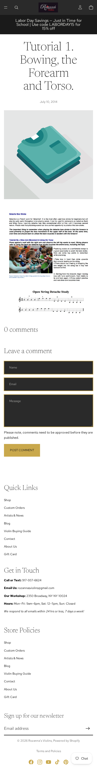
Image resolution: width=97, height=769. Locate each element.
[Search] (16, 7)
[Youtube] (48, 762)
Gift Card (10, 554)
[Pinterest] (66, 762)
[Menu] (5, 7)
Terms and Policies (48, 751)
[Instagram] (40, 762)
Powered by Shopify (66, 741)
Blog (7, 523)
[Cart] (91, 7)
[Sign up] (88, 728)
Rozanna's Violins (40, 741)
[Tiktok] (57, 762)
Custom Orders (14, 508)
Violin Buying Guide (17, 531)
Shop (7, 500)
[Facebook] (31, 762)
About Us (10, 547)
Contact (9, 539)
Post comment (22, 450)
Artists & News (13, 516)
